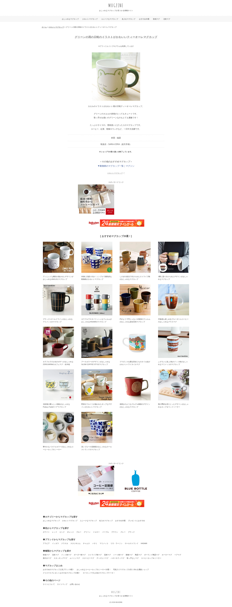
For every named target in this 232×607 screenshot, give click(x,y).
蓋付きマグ (47, 558)
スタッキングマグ (60, 558)
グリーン (87, 532)
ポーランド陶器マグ (151, 555)
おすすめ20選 (144, 19)
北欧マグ (166, 19)
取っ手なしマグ (133, 558)
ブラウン (114, 532)
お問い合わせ (75, 584)
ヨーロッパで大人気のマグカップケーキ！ (99, 573)
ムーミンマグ (75, 558)
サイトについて (49, 584)
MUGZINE (116, 5)
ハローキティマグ (117, 558)
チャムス (86, 543)
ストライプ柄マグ (95, 555)
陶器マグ (138, 555)
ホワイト (46, 532)
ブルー (78, 532)
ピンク (62, 532)
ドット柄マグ (66, 555)
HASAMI (144, 543)
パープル (105, 532)
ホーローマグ (167, 555)
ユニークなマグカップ (109, 19)
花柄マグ (107, 555)
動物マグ (129, 555)
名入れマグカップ (128, 19)
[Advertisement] (136, 199)
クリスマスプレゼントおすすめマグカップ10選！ (61, 573)
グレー (123, 532)
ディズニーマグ (102, 558)
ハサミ (94, 543)
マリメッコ (104, 543)
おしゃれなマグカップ (70, 19)
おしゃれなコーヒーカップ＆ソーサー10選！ (94, 569)
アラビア (46, 543)
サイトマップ (62, 584)
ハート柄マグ (118, 555)
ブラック (131, 532)
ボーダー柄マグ (80, 555)
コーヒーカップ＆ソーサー (151, 558)
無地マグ (156, 19)
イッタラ (55, 543)
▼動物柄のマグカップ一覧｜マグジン (116, 166)
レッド (54, 532)
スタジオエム (75, 543)
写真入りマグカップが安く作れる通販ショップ (131, 569)
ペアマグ (177, 555)
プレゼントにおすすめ (136, 521)
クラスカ (64, 543)
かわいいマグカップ (90, 19)
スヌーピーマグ (88, 558)
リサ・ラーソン (116, 543)
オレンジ (70, 532)
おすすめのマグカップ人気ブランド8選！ (58, 569)
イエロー (96, 532)
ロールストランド (131, 543)
